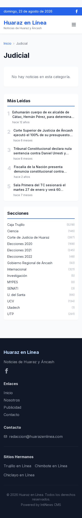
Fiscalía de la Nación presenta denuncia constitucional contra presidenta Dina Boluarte (39, 169)
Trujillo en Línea (17, 466)
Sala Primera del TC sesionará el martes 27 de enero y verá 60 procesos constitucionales (39, 187)
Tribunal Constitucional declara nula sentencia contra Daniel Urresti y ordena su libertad (42, 151)
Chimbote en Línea (51, 466)
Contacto (11, 414)
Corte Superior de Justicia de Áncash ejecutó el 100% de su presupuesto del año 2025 (43, 132)
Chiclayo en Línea (19, 475)
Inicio (7, 43)
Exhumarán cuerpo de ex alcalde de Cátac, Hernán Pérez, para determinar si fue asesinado (42, 114)
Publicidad (12, 407)
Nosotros (12, 400)
